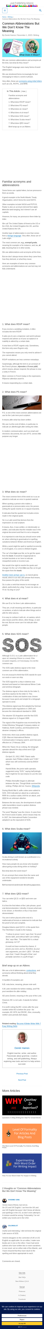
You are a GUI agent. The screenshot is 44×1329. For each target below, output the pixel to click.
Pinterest (22, 1291)
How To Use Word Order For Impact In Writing (19, 1176)
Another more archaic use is (13, 575)
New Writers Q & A (22, 1281)
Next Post (22, 1080)
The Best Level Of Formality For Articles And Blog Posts (20, 1147)
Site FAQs (22, 1277)
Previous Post (22, 1074)
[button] (40, 10)
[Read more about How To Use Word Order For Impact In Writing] (22, 1163)
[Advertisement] (22, 154)
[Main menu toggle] (4, 10)
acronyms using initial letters (30, 81)
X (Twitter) (22, 1295)
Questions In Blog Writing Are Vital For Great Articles (21, 1118)
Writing (36, 35)
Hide (23, 91)
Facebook (22, 1299)
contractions (31, 970)
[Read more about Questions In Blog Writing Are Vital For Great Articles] (22, 1105)
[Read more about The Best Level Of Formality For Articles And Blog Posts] (22, 1133)
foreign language (14, 236)
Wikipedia (36, 786)
